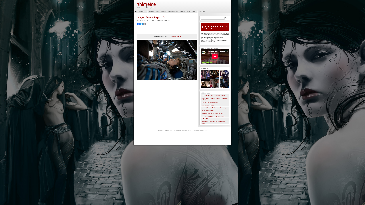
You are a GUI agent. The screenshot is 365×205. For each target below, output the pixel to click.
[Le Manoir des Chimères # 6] (214, 78)
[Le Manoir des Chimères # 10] (205, 88)
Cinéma (163, 11)
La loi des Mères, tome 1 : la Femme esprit (213, 116)
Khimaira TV (142, 11)
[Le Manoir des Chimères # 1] (205, 78)
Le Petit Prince (206, 119)
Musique (182, 11)
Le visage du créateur (207, 110)
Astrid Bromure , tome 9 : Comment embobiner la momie (215, 99)
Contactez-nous (168, 130)
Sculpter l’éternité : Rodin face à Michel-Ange (214, 108)
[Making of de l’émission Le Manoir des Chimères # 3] (224, 78)
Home (135, 11)
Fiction (194, 11)
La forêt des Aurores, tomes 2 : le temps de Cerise (213, 122)
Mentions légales (186, 130)
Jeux (188, 11)
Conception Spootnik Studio (200, 130)
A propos (160, 130)
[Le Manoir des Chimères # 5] (224, 88)
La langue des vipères (208, 105)
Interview (151, 11)
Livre (157, 11)
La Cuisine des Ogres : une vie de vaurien (213, 95)
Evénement (202, 11)
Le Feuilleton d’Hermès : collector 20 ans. (213, 113)
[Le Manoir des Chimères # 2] (214, 88)
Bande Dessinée (173, 11)
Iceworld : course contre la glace (210, 102)
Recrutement (177, 130)
